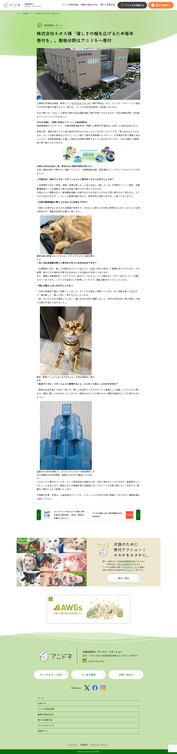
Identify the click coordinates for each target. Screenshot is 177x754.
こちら (129, 570)
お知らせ (42, 703)
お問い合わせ (126, 674)
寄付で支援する (163, 5)
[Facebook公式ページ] (95, 687)
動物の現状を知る (46, 714)
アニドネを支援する (134, 5)
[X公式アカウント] (87, 687)
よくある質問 (88, 674)
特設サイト (43, 730)
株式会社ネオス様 (81, 103)
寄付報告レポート (28, 13)
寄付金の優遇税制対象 (126, 561)
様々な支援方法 (124, 564)
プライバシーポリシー (99, 744)
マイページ (73, 744)
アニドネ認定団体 (46, 708)
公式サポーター (131, 567)
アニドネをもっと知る (51, 674)
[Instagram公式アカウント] (103, 687)
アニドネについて (46, 725)
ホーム (18, 13)
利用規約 (84, 744)
